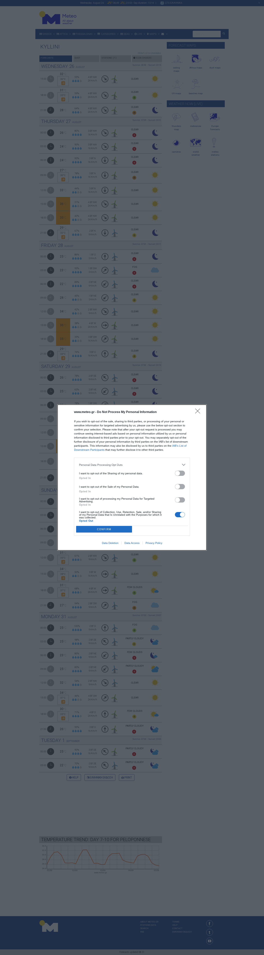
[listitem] (132, 465)
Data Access (132, 542)
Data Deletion (110, 542)
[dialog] (132, 477)
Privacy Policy (154, 542)
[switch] (180, 473)
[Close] (199, 412)
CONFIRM (104, 529)
